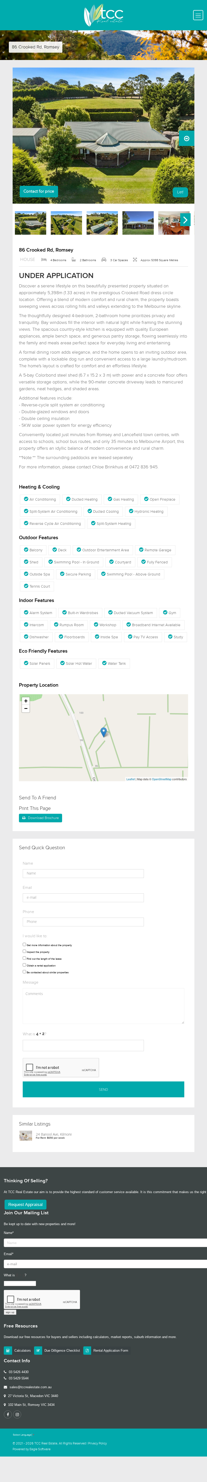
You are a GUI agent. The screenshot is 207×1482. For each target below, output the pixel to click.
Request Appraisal (25, 1204)
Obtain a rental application (41, 965)
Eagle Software (40, 1449)
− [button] (26, 708)
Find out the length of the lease (44, 958)
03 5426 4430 (19, 1372)
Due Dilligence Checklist (62, 1350)
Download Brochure (43, 818)
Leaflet (130, 779)
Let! (180, 192)
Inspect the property (38, 952)
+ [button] (26, 701)
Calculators (22, 1350)
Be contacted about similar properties (48, 972)
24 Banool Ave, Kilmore (54, 1134)
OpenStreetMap (161, 779)
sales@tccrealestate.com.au (30, 1387)
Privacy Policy (97, 1443)
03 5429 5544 (19, 1378)
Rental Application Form (110, 1350)
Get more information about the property (49, 945)
